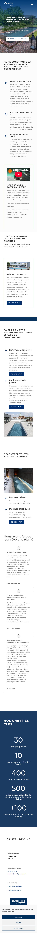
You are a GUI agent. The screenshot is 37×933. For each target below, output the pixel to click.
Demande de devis (17, 39)
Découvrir (14, 303)
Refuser (18, 923)
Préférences (18, 928)
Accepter (18, 917)
